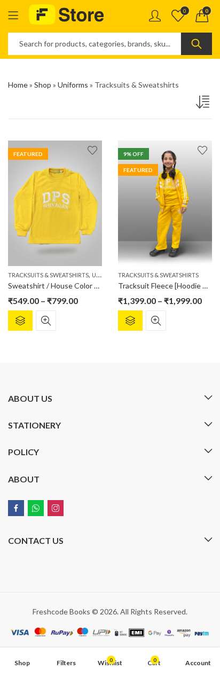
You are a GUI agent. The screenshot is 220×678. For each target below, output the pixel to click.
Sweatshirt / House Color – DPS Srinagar (75, 285)
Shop (42, 84)
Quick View (46, 320)
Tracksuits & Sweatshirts (48, 274)
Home (18, 84)
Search (196, 44)
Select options (20, 320)
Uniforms (73, 84)
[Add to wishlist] (92, 150)
